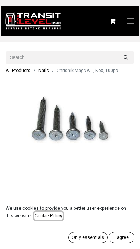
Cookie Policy (48, 215)
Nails (43, 70)
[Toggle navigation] (131, 21)
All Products (18, 70)
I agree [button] (122, 237)
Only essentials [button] (88, 237)
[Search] (125, 57)
